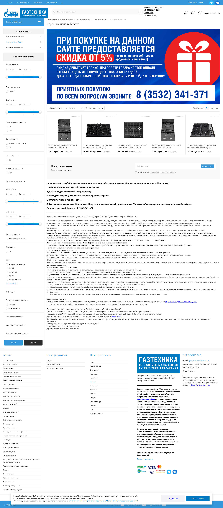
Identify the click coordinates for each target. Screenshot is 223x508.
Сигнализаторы (8, 424)
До (20, 69)
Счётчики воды (8, 474)
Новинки (49, 360)
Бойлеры (6, 408)
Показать (13, 343)
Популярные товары (53, 364)
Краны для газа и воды (11, 448)
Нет (10, 131)
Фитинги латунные (9, 452)
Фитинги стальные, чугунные (13, 490)
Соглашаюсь (198, 498)
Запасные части (8, 482)
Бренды (92, 398)
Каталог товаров (14, 22)
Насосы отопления (9, 416)
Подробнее (173, 498)
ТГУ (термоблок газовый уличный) (15, 436)
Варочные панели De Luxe (15, 37)
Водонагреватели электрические (14, 400)
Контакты (93, 378)
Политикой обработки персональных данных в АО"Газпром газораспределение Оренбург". (103, 501)
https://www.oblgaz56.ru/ (200, 385)
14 (40, 47)
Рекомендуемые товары (55, 368)
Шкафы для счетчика (10, 364)
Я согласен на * (157, 172)
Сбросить (33, 343)
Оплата (92, 394)
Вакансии (93, 386)
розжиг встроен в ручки (18, 239)
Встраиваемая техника (11, 388)
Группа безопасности (10, 428)
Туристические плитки (10, 478)
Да (10, 127)
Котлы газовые (8, 368)
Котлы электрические (10, 372)
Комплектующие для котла (12, 376)
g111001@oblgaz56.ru (199, 360)
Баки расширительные (10, 412)
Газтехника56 (116, 316)
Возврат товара (95, 402)
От (7, 69)
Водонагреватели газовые (12, 396)
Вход (190, 2)
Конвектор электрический (12, 486)
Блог (91, 410)
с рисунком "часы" (16, 280)
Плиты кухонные (8, 384)
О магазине (37, 3)
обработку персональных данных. (162, 172)
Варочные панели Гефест (14, 42)
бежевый (12, 276)
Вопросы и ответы (96, 413)
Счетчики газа (8, 360)
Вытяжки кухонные (9, 392)
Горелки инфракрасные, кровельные (15, 466)
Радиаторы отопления (10, 444)
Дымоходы (6, 440)
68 (40, 42)
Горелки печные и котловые (12, 380)
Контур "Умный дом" (10, 404)
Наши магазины (22, 3)
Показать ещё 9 (12, 283)
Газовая (12, 305)
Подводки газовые (9, 456)
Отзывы (93, 406)
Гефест (11, 91)
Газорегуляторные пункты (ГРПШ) (14, 432)
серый (11, 268)
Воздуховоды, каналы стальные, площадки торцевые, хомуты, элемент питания (21, 461)
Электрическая (14, 308)
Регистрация (198, 2)
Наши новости (51, 3)
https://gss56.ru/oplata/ (146, 399)
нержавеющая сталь (17, 264)
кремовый (13, 272)
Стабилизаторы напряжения (12, 420)
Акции (10, 3)
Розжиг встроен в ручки (18, 143)
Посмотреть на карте (145, 459)
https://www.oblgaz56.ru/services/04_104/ (181, 302)
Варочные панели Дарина (14, 47)
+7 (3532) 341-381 (9, 505)
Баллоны (6, 470)
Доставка (93, 390)
